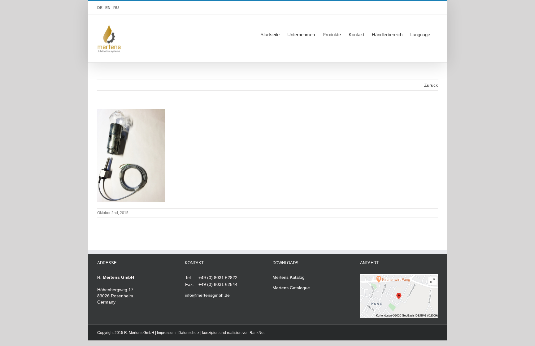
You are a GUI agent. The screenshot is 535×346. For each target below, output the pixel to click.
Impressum (166, 333)
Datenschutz (188, 333)
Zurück (431, 85)
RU (116, 8)
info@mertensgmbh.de (207, 295)
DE (99, 8)
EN (108, 8)
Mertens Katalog (288, 277)
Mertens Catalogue (291, 287)
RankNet (257, 333)
